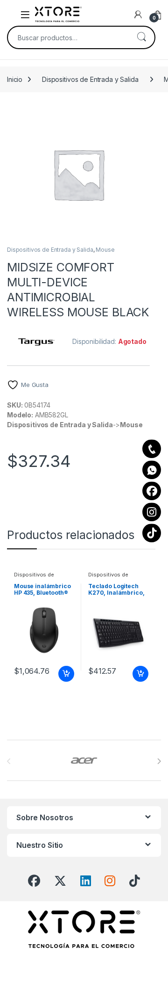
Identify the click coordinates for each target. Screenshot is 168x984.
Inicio (14, 79)
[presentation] (159, 761)
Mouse (105, 249)
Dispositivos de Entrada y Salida (90, 79)
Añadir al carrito (64, 674)
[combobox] (68, 37)
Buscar (141, 37)
